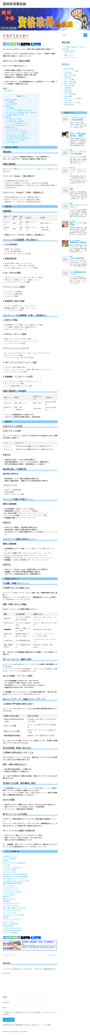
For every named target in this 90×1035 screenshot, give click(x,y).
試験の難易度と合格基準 (15, 114)
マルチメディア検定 (9, 869)
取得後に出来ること (11, 127)
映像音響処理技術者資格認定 (12, 883)
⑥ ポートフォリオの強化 (15, 140)
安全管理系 (67, 85)
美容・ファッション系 (71, 98)
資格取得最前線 (14, 4)
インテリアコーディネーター (12, 892)
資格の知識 (67, 69)
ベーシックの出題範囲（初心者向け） (19, 110)
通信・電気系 (68, 83)
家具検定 (6, 896)
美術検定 (6, 917)
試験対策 (7, 117)
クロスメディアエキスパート (12, 867)
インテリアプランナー (10, 887)
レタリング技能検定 (9, 858)
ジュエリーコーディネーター (12, 928)
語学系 (66, 73)
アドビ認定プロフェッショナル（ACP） (16, 881)
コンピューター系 (69, 71)
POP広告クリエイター (10, 856)
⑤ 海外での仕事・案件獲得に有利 (18, 138)
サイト (5, 1007)
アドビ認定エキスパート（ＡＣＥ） (15, 878)
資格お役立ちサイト (70, 102)
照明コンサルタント (9, 899)
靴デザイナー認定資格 (10, 923)
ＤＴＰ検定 (6, 865)
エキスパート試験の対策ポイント (18, 125)
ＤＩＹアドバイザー (9, 912)
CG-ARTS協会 (7, 90)
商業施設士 (6, 901)
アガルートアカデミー (71, 57)
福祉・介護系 (68, 81)
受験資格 (10, 102)
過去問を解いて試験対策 (15, 121)
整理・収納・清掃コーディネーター (15, 908)
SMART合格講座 (69, 51)
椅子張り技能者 (8, 926)
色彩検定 (6, 860)
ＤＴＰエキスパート (9, 872)
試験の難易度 (11, 104)
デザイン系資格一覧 (11, 142)
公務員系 (67, 96)
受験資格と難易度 (10, 99)
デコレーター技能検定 (10, 932)
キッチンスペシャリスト (11, 890)
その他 (66, 100)
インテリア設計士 (9, 894)
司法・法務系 (68, 94)
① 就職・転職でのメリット (16, 129)
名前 (5, 997)
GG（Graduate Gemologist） (12, 930)
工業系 (66, 88)
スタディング (68, 53)
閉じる (23, 96)
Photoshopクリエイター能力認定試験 (15, 876)
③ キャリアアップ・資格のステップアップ (21, 134)
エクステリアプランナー (11, 903)
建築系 (66, 90)
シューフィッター (9, 921)
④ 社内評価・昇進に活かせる (16, 136)
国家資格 (67, 105)
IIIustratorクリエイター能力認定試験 (15, 874)
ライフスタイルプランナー (12, 910)
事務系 (66, 77)
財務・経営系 (68, 75)
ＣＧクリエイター (9, 885)
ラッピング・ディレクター (12, 919)
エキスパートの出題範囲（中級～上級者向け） (22, 112)
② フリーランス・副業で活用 (16, 132)
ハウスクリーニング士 (10, 905)
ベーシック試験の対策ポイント (17, 123)
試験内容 (7, 106)
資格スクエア (68, 55)
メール (6, 1002)
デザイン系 (6, 39)
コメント (6, 973)
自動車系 (67, 92)
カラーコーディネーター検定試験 (14, 863)
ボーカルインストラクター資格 (13, 914)
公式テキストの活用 (13, 119)
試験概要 (10, 108)
